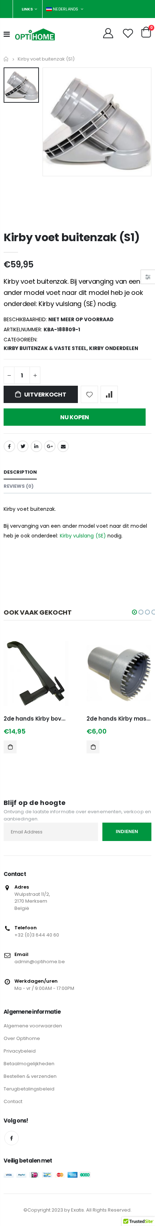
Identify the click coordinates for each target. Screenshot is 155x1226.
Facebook (9, 446)
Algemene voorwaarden (33, 1025)
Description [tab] (20, 472)
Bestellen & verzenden (30, 1076)
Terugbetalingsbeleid (29, 1088)
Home (6, 59)
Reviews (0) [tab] (19, 486)
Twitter (22, 446)
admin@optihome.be (39, 961)
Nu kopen (74, 417)
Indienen (127, 831)
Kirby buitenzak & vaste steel (45, 348)
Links (27, 9)
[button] (134, 612)
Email (63, 446)
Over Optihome (22, 1038)
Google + (50, 446)
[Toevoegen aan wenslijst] (89, 394)
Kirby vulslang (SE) (83, 535)
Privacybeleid (20, 1051)
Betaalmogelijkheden (29, 1063)
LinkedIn (36, 446)
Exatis (77, 1210)
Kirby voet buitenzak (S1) (72, 237)
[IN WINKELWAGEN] (10, 746)
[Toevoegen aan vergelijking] (109, 394)
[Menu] (7, 34)
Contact (13, 1101)
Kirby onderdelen (113, 348)
